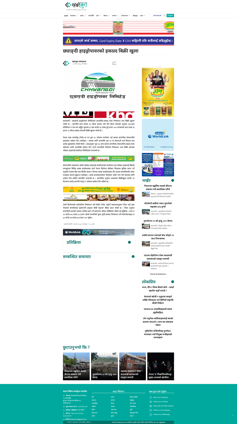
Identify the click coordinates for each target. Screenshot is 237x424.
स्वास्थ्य (113, 406)
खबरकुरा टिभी (134, 413)
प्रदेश (81, 15)
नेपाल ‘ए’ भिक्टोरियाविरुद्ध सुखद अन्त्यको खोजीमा (160, 376)
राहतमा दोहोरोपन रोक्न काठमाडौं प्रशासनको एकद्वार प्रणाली (131, 374)
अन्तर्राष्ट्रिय (95, 403)
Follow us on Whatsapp (161, 414)
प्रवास (93, 416)
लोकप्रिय (148, 282)
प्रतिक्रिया (74, 242)
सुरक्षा (112, 416)
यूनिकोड (88, 422)
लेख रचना (94, 413)
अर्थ (97, 15)
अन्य (141, 15)
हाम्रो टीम (70, 422)
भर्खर (146, 180)
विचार (105, 15)
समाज (114, 15)
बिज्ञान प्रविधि (133, 397)
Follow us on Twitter (160, 402)
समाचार (72, 15)
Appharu (162, 422)
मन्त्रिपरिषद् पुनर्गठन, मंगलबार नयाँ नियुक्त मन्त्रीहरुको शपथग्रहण (158, 334)
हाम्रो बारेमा (75, 422)
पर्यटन (112, 397)
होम (93, 397)
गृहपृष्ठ (66, 15)
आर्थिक (94, 406)
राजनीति (91, 15)
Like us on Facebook (160, 397)
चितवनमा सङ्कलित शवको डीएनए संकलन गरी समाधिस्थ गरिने (75, 374)
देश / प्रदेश (133, 403)
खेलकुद (135, 15)
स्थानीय (113, 400)
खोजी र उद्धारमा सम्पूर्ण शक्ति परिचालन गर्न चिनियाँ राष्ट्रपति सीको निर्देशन (158, 299)
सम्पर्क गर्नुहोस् (82, 422)
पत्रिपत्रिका (133, 406)
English (170, 15)
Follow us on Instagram (161, 410)
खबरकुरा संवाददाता (79, 61)
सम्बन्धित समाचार (77, 256)
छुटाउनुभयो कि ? (76, 347)
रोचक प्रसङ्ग (114, 413)
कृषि (131, 410)
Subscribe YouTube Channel (163, 406)
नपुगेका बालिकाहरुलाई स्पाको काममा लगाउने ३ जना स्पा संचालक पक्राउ (158, 321)
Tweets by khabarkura (158, 274)
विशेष (93, 410)
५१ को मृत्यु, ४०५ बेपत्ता (157, 220)
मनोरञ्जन (124, 15)
